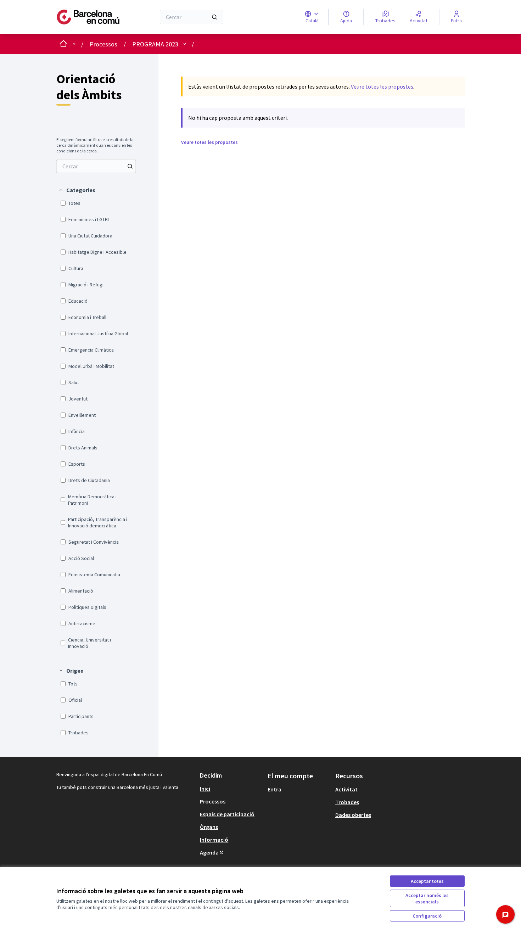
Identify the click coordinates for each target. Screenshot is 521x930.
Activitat (346, 789)
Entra (274, 789)
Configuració (427, 916)
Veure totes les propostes (382, 86)
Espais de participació (227, 814)
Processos (103, 44)
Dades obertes (353, 814)
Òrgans (209, 826)
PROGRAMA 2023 (155, 44)
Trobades (347, 802)
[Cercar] (214, 17)
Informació (214, 839)
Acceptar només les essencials (427, 898)
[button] (76, 190)
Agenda (212, 852)
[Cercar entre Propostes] (130, 166)
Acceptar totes (427, 881)
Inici (205, 788)
